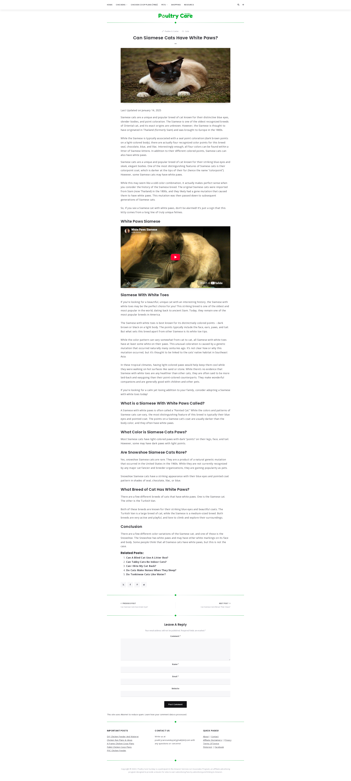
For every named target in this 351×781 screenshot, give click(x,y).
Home (109, 4)
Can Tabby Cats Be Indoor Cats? (146, 561)
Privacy (227, 740)
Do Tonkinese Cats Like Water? (146, 574)
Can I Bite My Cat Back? (141, 566)
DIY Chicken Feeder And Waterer (123, 736)
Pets (163, 4)
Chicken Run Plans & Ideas (119, 740)
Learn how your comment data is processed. (166, 714)
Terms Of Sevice (211, 743)
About (206, 736)
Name (175, 664)
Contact (215, 736)
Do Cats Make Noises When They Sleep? (151, 570)
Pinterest (207, 747)
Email (175, 676)
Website (175, 688)
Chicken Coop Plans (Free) (144, 4)
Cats (187, 31)
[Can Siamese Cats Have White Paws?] (175, 75)
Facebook (219, 747)
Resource (189, 4)
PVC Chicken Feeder (116, 750)
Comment (175, 636)
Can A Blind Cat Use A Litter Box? (147, 557)
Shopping (176, 4)
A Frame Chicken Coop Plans (120, 743)
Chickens (120, 4)
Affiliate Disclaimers (212, 740)
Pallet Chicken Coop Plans (119, 747)
